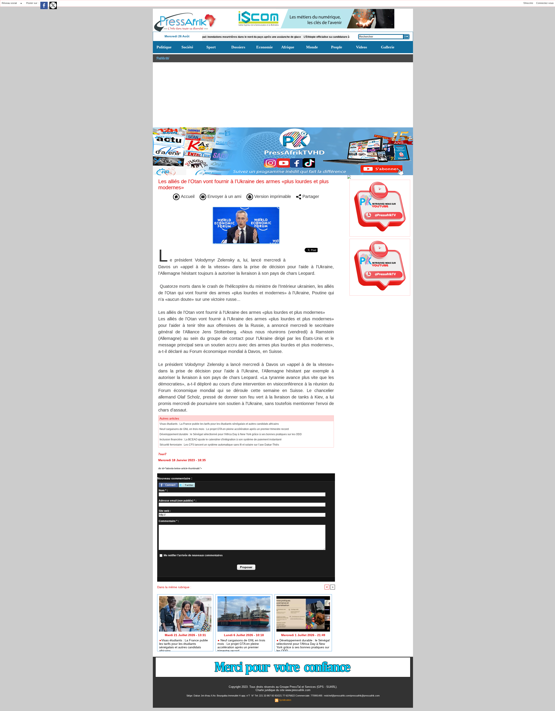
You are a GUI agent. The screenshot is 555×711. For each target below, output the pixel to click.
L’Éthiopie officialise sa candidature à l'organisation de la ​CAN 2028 (320, 36)
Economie (264, 47)
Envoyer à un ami (223, 196)
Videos (361, 47)
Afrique (287, 47)
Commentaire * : (169, 521)
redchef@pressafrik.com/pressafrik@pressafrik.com (352, 695)
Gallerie (387, 47)
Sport (211, 47)
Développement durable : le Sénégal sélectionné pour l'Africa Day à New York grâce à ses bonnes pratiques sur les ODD (231, 434)
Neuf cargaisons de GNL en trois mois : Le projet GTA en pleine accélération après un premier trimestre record (224, 429)
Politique (164, 47)
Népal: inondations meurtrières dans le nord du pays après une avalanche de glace (225, 36)
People (336, 47)
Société (187, 47)
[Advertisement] (283, 94)
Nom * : (163, 490)
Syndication (285, 700)
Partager (310, 196)
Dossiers (238, 47)
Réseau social (9, 3)
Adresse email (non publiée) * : (177, 500)
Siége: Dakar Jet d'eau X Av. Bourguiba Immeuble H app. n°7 (218, 695)
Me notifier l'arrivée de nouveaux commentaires (193, 555)
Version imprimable (272, 196)
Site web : (165, 510)
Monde (312, 47)
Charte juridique (265, 690)
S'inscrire (528, 3)
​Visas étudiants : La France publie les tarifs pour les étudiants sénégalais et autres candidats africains (219, 423)
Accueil (187, 196)
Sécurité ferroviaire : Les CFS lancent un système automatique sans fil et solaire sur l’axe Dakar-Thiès (219, 444)
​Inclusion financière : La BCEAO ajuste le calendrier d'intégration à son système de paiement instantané (221, 439)
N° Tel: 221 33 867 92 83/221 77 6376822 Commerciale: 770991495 (287, 695)
